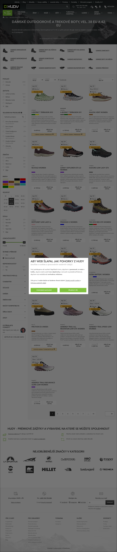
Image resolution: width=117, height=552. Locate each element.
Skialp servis (80, 526)
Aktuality (31, 2)
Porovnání (92, 6)
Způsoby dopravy (32, 533)
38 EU (11, 200)
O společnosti (8, 521)
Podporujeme (8, 533)
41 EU (5, 203)
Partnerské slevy (32, 524)
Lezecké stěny (54, 2)
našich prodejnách (39, 439)
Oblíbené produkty (96, 6)
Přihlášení (100, 6)
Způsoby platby (32, 535)
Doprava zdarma (13, 434)
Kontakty (74, 2)
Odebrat (42, 80)
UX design (49, 548)
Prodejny (65, 2)
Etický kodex (8, 524)
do (24, 242)
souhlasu (98, 508)
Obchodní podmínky (33, 526)
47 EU (17, 207)
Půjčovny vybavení (81, 524)
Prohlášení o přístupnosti (34, 540)
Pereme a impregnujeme (83, 528)
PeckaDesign (66, 548)
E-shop (105, 524)
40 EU (23, 200)
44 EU (23, 203)
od (4, 242)
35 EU (17, 196)
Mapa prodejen (16, 502)
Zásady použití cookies (72, 281)
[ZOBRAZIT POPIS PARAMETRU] (21, 112)
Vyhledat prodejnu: (10, 117)
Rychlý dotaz (106, 528)
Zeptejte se (58, 524)
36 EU (23, 196)
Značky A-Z (98, 2)
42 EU (11, 203)
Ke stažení (58, 521)
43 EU (17, 203)
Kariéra (7, 535)
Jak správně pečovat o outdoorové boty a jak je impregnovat (58, 38)
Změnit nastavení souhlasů (35, 542)
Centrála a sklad (107, 526)
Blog (24, 2)
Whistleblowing (9, 526)
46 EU (11, 207)
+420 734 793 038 (46, 498)
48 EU (23, 207)
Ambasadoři (8, 531)
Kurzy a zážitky (42, 2)
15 (93, 414)
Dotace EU (8, 537)
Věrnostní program (86, 2)
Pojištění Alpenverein (82, 521)
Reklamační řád (32, 531)
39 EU (17, 200)
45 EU (5, 207)
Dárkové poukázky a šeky (83, 531)
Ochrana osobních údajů (38, 283)
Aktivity (17, 2)
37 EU (5, 200)
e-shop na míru (57, 548)
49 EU (5, 210)
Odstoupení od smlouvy (34, 528)
